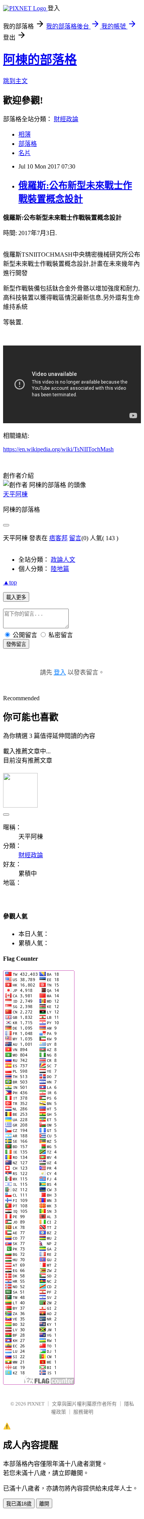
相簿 (24, 134)
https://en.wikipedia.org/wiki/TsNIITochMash (58, 449)
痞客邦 (58, 538)
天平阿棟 (15, 494)
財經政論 (66, 119)
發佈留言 (16, 644)
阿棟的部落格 (40, 60)
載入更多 (16, 597)
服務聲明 (83, 1412)
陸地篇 (60, 569)
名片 (24, 153)
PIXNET (36, 1404)
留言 (75, 538)
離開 (44, 1504)
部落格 (27, 143)
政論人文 (63, 559)
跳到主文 (15, 81)
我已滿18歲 (18, 1504)
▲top (10, 582)
